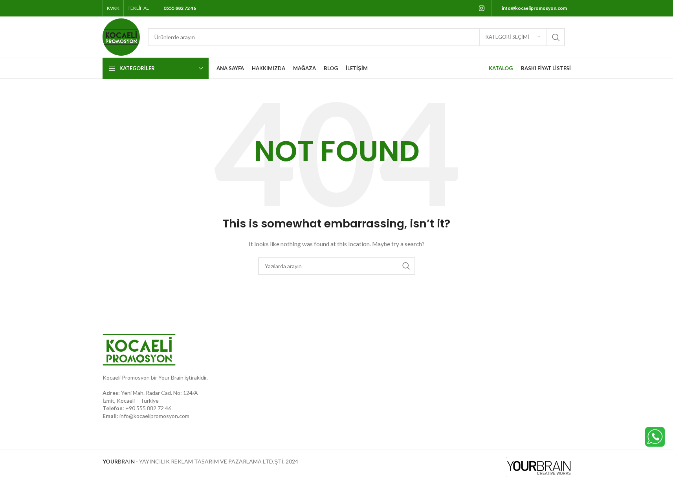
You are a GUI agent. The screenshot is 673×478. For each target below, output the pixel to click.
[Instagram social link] (481, 8)
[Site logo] (121, 36)
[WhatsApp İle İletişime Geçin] (655, 436)
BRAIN (119, 461)
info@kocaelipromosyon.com (154, 416)
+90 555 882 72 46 (148, 408)
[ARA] (556, 37)
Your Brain (170, 377)
